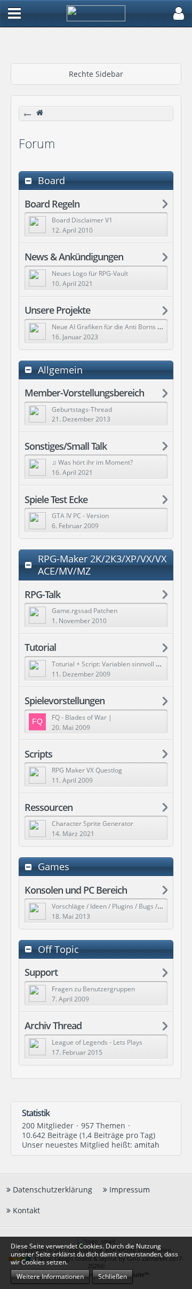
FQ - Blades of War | (82, 717)
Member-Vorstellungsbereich (84, 393)
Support (41, 972)
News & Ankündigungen (74, 257)
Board (51, 180)
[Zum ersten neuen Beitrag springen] (37, 224)
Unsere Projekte (57, 310)
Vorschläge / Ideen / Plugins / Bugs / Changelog (121, 906)
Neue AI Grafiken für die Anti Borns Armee (115, 326)
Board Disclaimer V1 (82, 220)
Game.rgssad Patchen (84, 610)
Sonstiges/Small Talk (66, 446)
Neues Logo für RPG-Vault (90, 273)
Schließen (112, 1276)
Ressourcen (49, 807)
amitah (146, 1145)
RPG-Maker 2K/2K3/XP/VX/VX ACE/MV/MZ (102, 565)
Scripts (38, 754)
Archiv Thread (53, 1026)
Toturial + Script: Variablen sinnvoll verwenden (120, 664)
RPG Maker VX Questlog (87, 770)
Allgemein (60, 370)
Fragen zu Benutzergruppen (93, 988)
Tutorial (40, 647)
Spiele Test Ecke (56, 500)
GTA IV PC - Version (80, 515)
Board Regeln (52, 204)
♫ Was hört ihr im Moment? (92, 462)
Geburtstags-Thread (82, 409)
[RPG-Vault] (100, 115)
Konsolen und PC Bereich (76, 890)
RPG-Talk (42, 594)
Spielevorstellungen (65, 701)
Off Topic (58, 949)
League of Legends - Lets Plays (97, 1042)
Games (53, 867)
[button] (14, 13)
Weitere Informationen (50, 1276)
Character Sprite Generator (92, 823)
